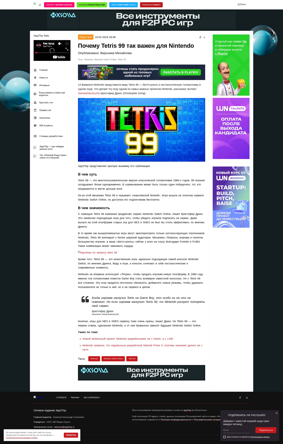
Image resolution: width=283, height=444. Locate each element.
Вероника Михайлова (116, 53)
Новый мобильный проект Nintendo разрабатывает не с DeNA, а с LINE (127, 338)
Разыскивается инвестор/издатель (52, 93)
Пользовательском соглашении (209, 419)
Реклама (75, 398)
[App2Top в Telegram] (247, 397)
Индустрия (85, 37)
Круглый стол (46, 102)
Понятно (71, 435)
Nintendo (88, 59)
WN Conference (92, 398)
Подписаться (266, 430)
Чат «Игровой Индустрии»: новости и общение (53, 156)
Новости (43, 77)
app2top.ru (189, 410)
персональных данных (260, 437)
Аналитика (44, 118)
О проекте (61, 398)
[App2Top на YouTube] (233, 397)
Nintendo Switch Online (105, 59)
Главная (43, 70)
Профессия (45, 110)
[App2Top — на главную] (42, 397)
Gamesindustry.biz (89, 93)
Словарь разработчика (51, 136)
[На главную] (35, 4)
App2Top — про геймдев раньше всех (52, 147)
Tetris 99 (122, 59)
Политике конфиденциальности (176, 419)
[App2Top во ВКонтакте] (240, 397)
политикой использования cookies (21, 438)
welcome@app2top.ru (64, 427)
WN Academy (46, 125)
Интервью (44, 85)
